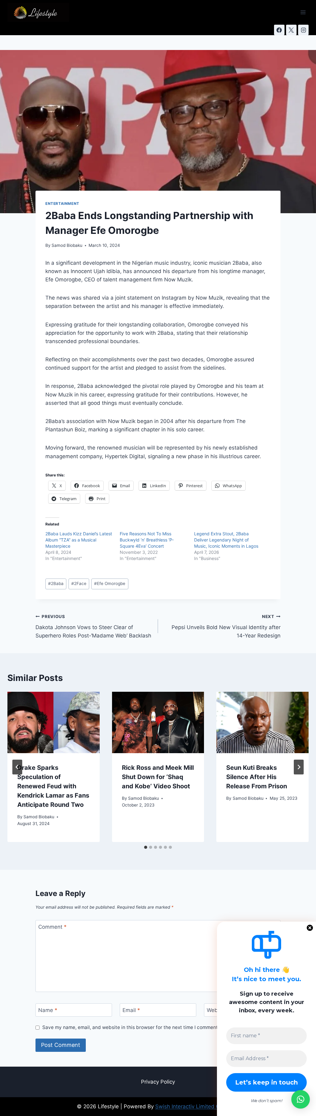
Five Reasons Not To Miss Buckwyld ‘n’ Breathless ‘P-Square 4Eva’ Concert (147, 540)
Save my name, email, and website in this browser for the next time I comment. (130, 1027)
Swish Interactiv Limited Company (197, 1106)
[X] (291, 30)
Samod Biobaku (67, 245)
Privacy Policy (158, 1082)
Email (131, 1010)
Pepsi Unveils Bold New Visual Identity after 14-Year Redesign (226, 626)
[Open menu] (303, 12)
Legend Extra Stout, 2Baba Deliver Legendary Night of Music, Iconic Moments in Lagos (226, 540)
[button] (300, 1099)
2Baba (56, 583)
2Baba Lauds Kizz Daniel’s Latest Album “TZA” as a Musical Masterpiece (78, 540)
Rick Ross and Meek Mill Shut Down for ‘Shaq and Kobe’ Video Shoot (158, 777)
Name (47, 1010)
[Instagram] (303, 30)
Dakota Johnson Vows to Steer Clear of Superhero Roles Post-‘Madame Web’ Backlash (93, 626)
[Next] (299, 767)
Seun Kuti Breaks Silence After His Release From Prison (256, 777)
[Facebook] (279, 30)
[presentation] (53, 722)
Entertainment (62, 203)
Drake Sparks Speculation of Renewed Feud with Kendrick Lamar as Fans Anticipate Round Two (53, 786)
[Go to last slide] (17, 767)
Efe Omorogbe (109, 583)
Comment (52, 927)
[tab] (145, 847)
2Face (78, 583)
